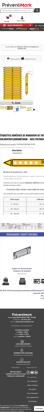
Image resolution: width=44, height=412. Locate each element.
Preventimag (33, 401)
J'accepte (39, 408)
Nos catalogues (33, 381)
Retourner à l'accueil (30, 59)
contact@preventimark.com (24, 322)
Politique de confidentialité (16, 376)
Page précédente (15, 59)
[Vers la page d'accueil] (17, 5)
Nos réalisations (32, 393)
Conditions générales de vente (16, 374)
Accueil (7, 46)
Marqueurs (13, 46)
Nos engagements (32, 397)
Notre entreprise (32, 385)
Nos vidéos (32, 389)
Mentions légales (15, 372)
